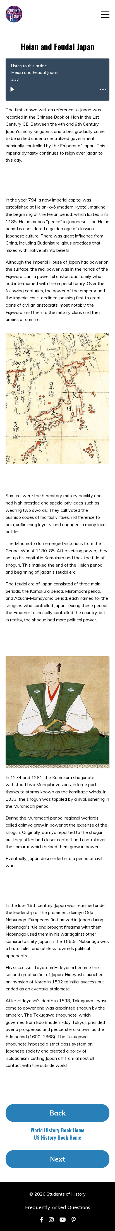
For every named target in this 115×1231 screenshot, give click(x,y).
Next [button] (57, 1159)
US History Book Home (57, 1137)
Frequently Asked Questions (57, 1207)
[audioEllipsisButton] (103, 89)
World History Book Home (58, 1130)
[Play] (12, 89)
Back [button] (57, 1113)
